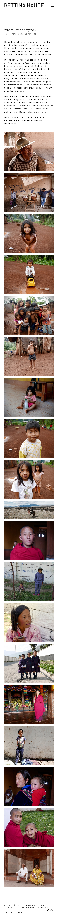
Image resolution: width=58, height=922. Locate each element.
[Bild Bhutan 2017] (30, 541)
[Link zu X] (52, 910)
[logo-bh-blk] (24, 5)
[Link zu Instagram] (48, 910)
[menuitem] (51, 5)
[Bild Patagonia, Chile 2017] (30, 511)
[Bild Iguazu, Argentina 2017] (30, 234)
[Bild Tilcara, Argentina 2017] (30, 152)
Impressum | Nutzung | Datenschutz (33, 907)
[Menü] (51, 5)
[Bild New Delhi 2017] (30, 869)
